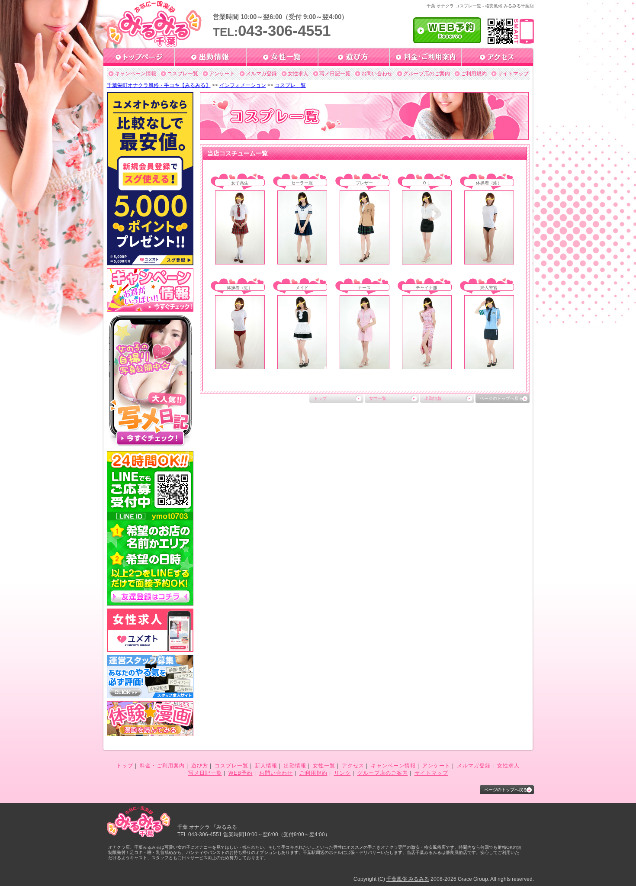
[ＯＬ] (427, 261)
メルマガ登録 (261, 74)
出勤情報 (433, 398)
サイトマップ (513, 74)
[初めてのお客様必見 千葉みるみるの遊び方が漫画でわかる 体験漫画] (150, 733)
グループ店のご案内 (426, 74)
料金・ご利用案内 (162, 766)
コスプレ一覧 (182, 74)
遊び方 (199, 766)
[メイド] (302, 366)
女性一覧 (377, 398)
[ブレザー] (364, 261)
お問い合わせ (376, 74)
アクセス (353, 766)
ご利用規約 (474, 74)
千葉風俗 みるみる (407, 879)
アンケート (222, 74)
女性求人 (298, 74)
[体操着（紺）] (489, 261)
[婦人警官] (489, 366)
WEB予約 (240, 773)
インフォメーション (242, 85)
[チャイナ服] (427, 366)
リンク (342, 773)
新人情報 (266, 766)
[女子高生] (240, 261)
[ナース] (364, 366)
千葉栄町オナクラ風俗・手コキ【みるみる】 (159, 85)
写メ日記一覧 (334, 74)
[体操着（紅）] (240, 366)
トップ (320, 398)
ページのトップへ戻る (501, 398)
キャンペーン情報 (135, 74)
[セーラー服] (302, 261)
